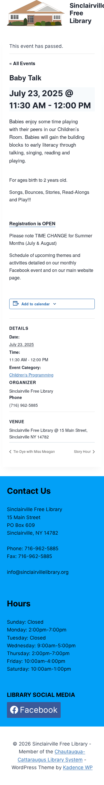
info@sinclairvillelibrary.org (37, 572)
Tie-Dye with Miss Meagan (33, 451)
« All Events (22, 63)
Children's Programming (31, 375)
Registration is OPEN (32, 223)
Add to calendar (35, 304)
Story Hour (83, 451)
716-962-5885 (41, 548)
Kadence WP (78, 767)
